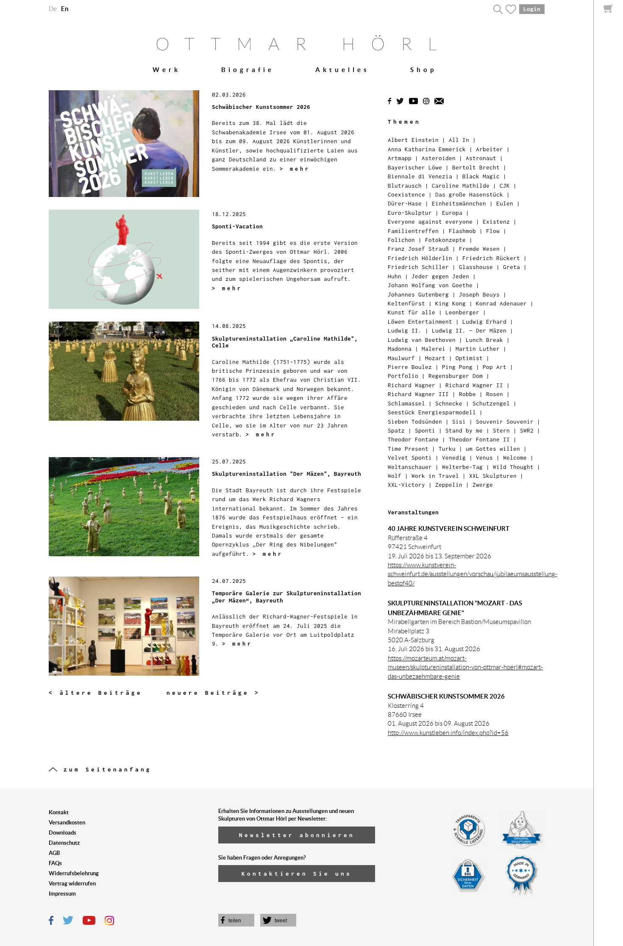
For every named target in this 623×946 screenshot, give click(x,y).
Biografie (247, 69)
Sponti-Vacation (237, 226)
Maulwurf (401, 358)
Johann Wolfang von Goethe (430, 285)
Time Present (408, 448)
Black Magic (481, 176)
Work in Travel (435, 475)
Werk (167, 69)
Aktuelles (342, 69)
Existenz (496, 221)
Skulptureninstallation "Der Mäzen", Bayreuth (286, 473)
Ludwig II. (405, 330)
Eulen (504, 203)
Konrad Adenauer (501, 303)
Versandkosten (67, 822)
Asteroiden (439, 158)
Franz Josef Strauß (418, 248)
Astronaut (481, 158)
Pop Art (494, 366)
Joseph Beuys (479, 294)
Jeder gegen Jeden (440, 276)
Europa (452, 212)
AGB (54, 853)
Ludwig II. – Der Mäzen (469, 330)
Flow (493, 230)
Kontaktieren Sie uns (297, 873)
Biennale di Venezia (420, 176)
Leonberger (462, 312)
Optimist (469, 358)
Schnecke (448, 403)
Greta (511, 267)
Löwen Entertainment (420, 321)
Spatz (396, 430)
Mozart (435, 358)
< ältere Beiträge (95, 692)
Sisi (459, 421)
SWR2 (527, 430)
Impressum (62, 894)
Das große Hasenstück (469, 194)
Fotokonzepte (445, 239)
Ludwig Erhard (484, 321)
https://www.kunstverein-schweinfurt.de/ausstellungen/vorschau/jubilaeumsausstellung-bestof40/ (472, 574)
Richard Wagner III (418, 394)
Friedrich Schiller (418, 267)
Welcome (515, 457)
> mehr (295, 169)
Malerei (433, 348)
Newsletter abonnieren (297, 835)
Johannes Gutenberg (418, 294)
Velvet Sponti (410, 457)
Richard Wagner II (474, 385)
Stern (501, 430)
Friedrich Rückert (491, 258)
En (65, 8)
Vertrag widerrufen (72, 883)
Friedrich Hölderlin (420, 258)
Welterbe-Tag (462, 466)
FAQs (55, 863)
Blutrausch (405, 185)
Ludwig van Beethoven (422, 339)
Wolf (394, 475)
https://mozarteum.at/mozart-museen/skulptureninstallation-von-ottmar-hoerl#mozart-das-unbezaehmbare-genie (465, 667)
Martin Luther (478, 348)
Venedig (454, 457)
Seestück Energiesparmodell (432, 412)
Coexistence (406, 194)
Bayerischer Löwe (415, 167)
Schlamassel (406, 403)
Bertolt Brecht (476, 167)
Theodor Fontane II (479, 439)
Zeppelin (448, 484)
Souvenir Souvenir (505, 421)
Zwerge (483, 484)
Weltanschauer (410, 466)
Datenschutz (64, 843)
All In (459, 139)
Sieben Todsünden (415, 421)
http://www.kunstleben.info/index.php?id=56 (448, 733)
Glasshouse (476, 267)
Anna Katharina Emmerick (427, 149)
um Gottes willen (493, 448)
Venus (484, 457)
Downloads (62, 832)
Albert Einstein (413, 139)
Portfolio (403, 375)
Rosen (494, 394)
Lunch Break (484, 339)
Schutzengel (491, 403)
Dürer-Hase (405, 203)
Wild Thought (513, 466)
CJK (505, 185)
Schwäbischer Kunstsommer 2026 (261, 106)
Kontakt (59, 812)
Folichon (401, 239)
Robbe (467, 394)
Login (531, 9)
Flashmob (462, 230)
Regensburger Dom (455, 375)
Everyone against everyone (430, 221)
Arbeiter (489, 149)
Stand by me (464, 430)
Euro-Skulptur (410, 212)
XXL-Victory (406, 484)
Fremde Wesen (479, 248)
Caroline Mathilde (461, 185)
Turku (447, 448)
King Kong (450, 303)
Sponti (425, 430)
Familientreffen (413, 230)
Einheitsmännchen (459, 203)
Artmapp (400, 158)
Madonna (400, 348)
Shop (423, 69)
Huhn (394, 276)
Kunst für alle (411, 312)
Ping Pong (457, 366)
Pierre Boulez (410, 366)
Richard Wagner (411, 385)
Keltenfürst (406, 303)
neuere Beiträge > (213, 692)
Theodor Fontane (413, 439)
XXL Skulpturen (493, 475)
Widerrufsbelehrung (74, 873)
